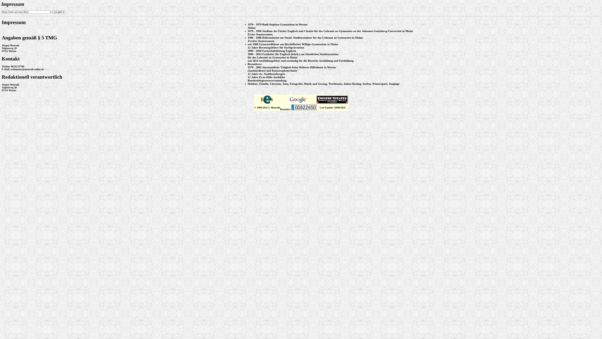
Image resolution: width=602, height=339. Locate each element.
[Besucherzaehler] (304, 109)
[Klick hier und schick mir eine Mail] (267, 103)
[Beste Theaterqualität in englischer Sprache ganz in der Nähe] (332, 103)
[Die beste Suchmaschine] (298, 103)
